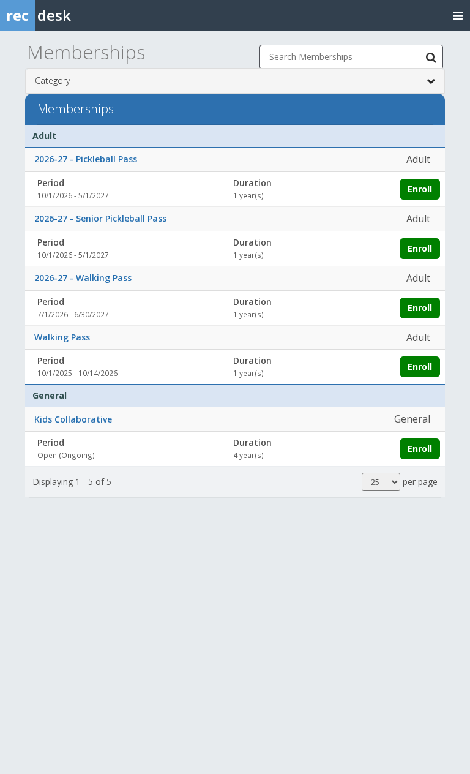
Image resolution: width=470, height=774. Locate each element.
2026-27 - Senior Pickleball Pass (100, 218)
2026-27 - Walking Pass (83, 278)
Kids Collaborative (73, 419)
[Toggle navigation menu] (458, 15)
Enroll (420, 189)
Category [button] (52, 80)
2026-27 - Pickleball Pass (85, 159)
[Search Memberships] (431, 57)
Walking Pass (62, 337)
